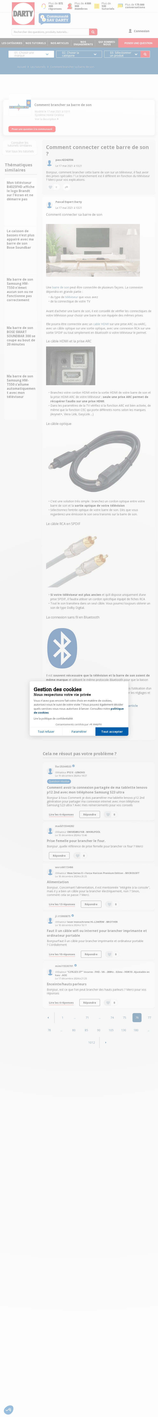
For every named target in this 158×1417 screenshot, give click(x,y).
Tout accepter (112, 732)
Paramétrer (79, 732)
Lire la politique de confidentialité (53, 718)
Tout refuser (46, 732)
